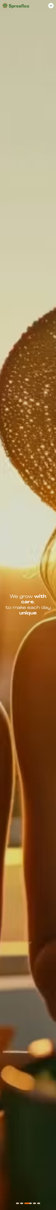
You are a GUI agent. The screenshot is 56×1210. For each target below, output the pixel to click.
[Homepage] (15, 5)
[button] (17, 1203)
